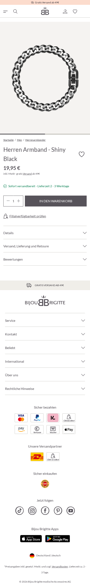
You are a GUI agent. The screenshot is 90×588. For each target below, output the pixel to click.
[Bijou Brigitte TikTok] (19, 510)
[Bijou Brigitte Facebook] (45, 510)
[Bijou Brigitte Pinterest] (58, 510)
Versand (27, 173)
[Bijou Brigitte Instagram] (32, 510)
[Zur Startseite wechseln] (45, 10)
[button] (65, 11)
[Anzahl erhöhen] (18, 201)
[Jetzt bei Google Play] (57, 538)
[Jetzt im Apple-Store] (31, 538)
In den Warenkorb (55, 201)
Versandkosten (60, 566)
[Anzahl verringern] (8, 201)
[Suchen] (15, 11)
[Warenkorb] (85, 11)
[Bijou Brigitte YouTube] (70, 510)
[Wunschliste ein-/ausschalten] (82, 154)
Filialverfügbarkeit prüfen (27, 216)
